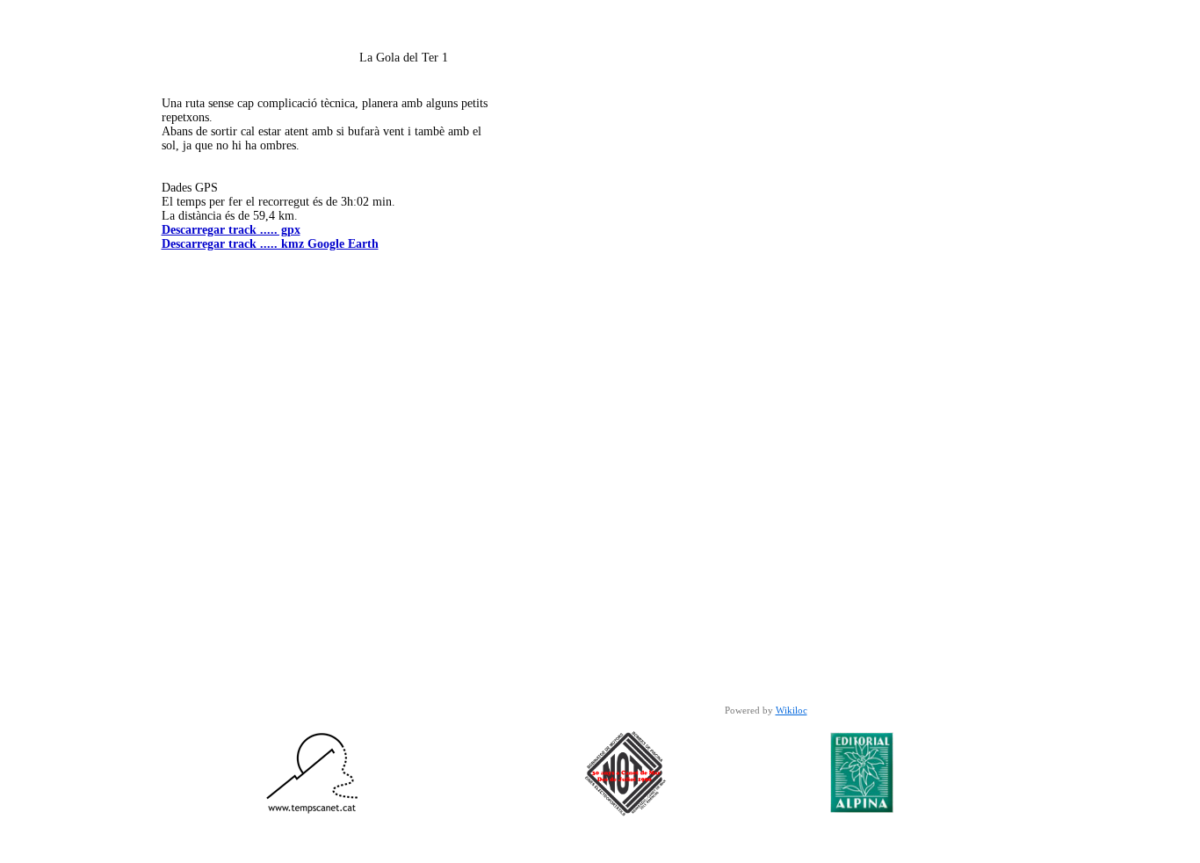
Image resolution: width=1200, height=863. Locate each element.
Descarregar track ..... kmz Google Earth (270, 243)
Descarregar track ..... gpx (231, 229)
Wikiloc (791, 710)
